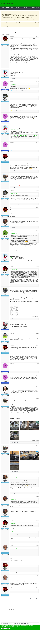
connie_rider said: (13, 84)
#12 (38, 219)
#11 (38, 207)
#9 (38, 174)
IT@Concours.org (4, 26)
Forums (7, 7)
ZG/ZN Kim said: (13, 269)
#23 (38, 398)
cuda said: (12, 565)
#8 (38, 154)
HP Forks (11, 147)
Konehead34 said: (13, 499)
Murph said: (12, 96)
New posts (2, 9)
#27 (38, 509)
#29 (38, 545)
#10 (38, 190)
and (15, 471)
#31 (38, 575)
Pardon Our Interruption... (14, 129)
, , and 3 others (20, 90)
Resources (25, 7)
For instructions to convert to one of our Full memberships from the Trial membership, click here (19, 19)
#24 (38, 445)
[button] (14, 7)
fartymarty (3, 34)
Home (3, 7)
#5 (38, 114)
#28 (38, 520)
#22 (38, 386)
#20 (38, 363)
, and (17, 110)
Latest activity (11, 9)
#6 (38, 125)
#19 (38, 345)
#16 (38, 288)
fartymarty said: (13, 193)
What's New (6, 9)
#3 (38, 81)
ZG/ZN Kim (12, 257)
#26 (38, 496)
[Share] (36, 36)
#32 (38, 587)
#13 (38, 230)
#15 (38, 266)
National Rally (18, 7)
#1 (38, 36)
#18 (38, 333)
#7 (38, 142)
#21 (38, 375)
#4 (38, 94)
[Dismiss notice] (38, 22)
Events (12, 7)
